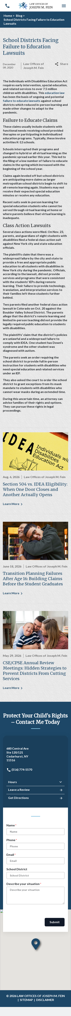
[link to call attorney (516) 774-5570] (7, 6)
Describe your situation (23, 884)
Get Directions (18, 797)
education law (55, 93)
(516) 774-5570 (21, 769)
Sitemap (26, 1000)
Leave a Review (19, 789)
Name (10, 825)
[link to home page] (36, 5)
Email (10, 854)
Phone (10, 840)
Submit (55, 922)
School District (16, 869)
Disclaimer (45, 1000)
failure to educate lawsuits (21, 100)
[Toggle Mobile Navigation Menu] (63, 6)
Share (64, 64)
